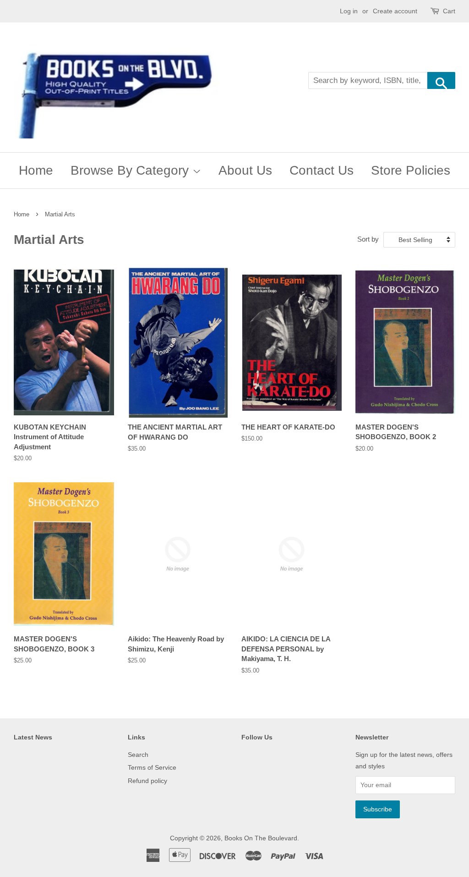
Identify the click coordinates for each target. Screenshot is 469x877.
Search (138, 754)
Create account (395, 11)
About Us (245, 170)
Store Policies (410, 170)
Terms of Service (152, 767)
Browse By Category (131, 170)
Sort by (368, 239)
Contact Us (321, 170)
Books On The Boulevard (260, 838)
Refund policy (147, 780)
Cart (449, 11)
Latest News (33, 737)
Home (36, 170)
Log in (349, 11)
